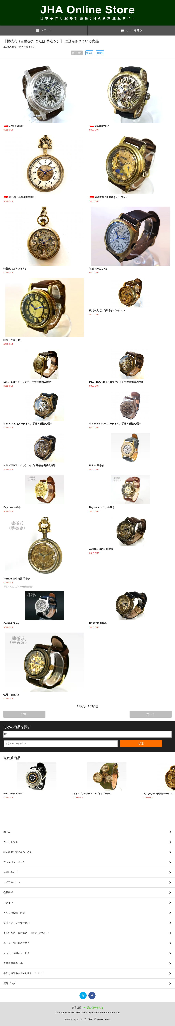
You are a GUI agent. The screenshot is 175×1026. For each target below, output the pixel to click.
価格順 (89, 53)
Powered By (71, 1019)
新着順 (100, 53)
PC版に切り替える (93, 1007)
